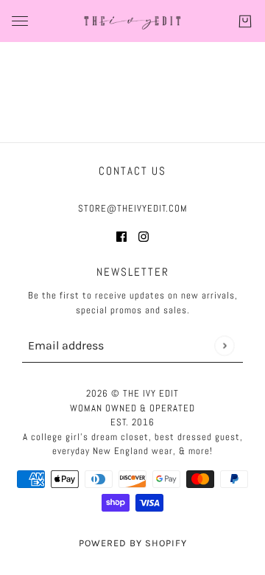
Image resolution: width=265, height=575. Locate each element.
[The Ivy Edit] (132, 21)
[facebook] (121, 236)
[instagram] (143, 236)
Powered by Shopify (133, 542)
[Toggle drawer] (20, 21)
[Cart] (245, 21)
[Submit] (224, 345)
